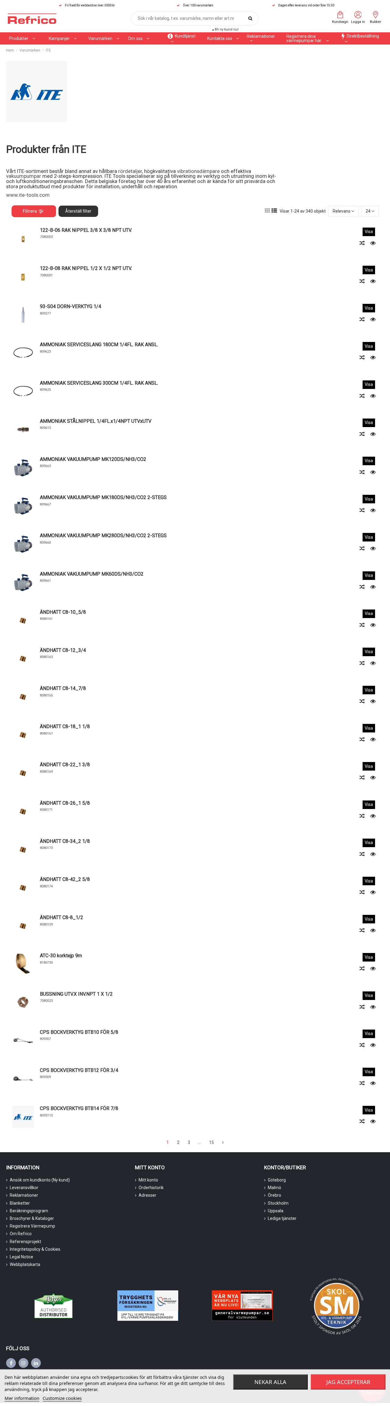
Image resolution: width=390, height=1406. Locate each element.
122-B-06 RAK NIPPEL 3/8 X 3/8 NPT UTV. (86, 230)
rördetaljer (130, 171)
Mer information (22, 1398)
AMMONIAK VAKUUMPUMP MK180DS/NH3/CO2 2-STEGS (103, 497)
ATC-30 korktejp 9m (61, 955)
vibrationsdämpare (199, 171)
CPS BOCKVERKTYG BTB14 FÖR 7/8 (79, 1108)
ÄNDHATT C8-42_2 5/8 (65, 879)
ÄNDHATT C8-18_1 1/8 (65, 726)
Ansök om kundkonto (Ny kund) (40, 1180)
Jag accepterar (348, 1382)
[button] (63, 38)
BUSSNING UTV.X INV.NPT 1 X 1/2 (76, 994)
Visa (369, 231)
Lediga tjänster (282, 1218)
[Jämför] (362, 243)
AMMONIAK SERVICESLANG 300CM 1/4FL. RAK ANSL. (99, 383)
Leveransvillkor (24, 1187)
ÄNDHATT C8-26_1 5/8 (65, 803)
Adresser (147, 1195)
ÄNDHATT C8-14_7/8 (63, 688)
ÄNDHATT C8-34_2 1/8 (65, 841)
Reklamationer (24, 1195)
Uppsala (275, 1210)
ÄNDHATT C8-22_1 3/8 (65, 765)
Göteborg (277, 1180)
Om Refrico (21, 1233)
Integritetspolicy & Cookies (35, 1249)
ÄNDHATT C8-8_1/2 (61, 917)
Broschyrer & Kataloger (32, 1218)
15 (211, 1142)
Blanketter (20, 1203)
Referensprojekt (25, 1241)
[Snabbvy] (373, 243)
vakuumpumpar (23, 176)
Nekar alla (270, 1382)
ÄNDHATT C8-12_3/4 (63, 650)
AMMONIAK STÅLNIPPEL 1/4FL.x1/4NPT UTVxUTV (95, 421)
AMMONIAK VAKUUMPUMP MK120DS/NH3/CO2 (93, 459)
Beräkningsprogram (29, 1210)
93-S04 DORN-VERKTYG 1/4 (70, 306)
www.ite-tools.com (28, 195)
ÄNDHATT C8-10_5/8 (63, 612)
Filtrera (30, 211)
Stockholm (278, 1203)
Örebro (274, 1195)
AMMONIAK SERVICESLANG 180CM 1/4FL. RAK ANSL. (99, 344)
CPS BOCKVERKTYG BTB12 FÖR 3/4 (79, 1070)
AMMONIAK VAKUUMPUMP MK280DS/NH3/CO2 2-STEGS (103, 535)
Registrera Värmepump (32, 1226)
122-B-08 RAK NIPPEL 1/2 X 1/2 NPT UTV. (86, 268)
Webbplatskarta (25, 1264)
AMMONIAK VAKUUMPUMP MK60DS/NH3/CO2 (92, 574)
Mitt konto (148, 1180)
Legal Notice (21, 1256)
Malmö (274, 1187)
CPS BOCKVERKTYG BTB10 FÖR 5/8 (79, 1032)
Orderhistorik (151, 1187)
